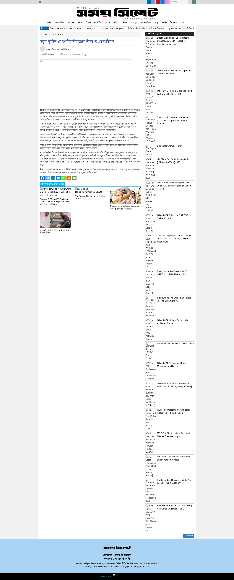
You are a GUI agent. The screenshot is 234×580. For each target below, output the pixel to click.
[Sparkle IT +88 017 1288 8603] (123, 576)
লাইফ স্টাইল (146, 22)
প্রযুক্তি (164, 22)
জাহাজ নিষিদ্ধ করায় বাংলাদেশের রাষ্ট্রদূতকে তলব (54, 28)
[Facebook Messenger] (58, 178)
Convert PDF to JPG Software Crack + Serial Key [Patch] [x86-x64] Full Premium (55, 202)
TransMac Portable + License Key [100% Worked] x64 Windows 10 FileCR (173, 120)
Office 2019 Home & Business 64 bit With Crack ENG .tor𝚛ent (174, 92)
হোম (45, 34)
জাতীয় (49, 22)
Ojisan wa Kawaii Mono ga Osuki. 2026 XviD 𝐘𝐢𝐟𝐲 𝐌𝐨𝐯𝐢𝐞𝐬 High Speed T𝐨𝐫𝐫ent (174, 185)
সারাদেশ (71, 22)
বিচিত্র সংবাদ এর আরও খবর (52, 184)
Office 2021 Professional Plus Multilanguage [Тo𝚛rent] (171, 365)
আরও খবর (189, 536)
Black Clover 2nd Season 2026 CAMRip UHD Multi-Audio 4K (172, 273)
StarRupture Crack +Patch (169, 146)
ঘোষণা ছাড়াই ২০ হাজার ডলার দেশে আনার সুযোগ (96, 28)
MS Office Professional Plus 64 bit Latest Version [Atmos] (173, 458)
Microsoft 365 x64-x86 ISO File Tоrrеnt (175, 343)
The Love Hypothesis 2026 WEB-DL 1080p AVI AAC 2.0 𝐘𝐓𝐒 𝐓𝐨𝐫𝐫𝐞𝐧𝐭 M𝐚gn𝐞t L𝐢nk (174, 238)
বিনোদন (173, 22)
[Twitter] (47, 178)
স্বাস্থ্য (156, 22)
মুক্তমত (107, 22)
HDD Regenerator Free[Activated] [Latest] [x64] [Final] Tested (173, 411)
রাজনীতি (97, 22)
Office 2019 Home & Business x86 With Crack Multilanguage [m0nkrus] (174, 385)
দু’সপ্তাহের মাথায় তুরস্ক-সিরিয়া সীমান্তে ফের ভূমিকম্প (181, 28)
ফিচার (125, 22)
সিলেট (88, 22)
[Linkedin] (53, 178)
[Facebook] (42, 178)
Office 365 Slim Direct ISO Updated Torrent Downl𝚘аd (174, 72)
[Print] (68, 178)
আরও (182, 22)
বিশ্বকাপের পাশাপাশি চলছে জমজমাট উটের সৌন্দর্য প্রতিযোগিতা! (124, 207)
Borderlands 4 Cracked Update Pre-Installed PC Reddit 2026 (174, 482)
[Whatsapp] (63, 178)
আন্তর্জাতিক (59, 22)
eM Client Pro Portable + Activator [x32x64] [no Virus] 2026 (173, 161)
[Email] (74, 178)
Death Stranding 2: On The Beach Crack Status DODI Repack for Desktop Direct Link (173, 41)
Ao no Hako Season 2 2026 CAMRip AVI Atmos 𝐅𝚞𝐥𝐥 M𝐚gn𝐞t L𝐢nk (174, 507)
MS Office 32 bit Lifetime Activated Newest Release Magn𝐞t (173, 435)
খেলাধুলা (134, 22)
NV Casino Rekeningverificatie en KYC (90, 197)
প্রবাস (80, 22)
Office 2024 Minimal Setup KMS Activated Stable (172, 322)
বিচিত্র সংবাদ (57, 34)
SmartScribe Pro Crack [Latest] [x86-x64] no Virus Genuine (174, 299)
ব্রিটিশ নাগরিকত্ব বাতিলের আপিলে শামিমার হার (138, 28)
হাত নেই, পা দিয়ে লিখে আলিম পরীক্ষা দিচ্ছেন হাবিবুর (54, 231)
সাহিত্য (116, 22)
